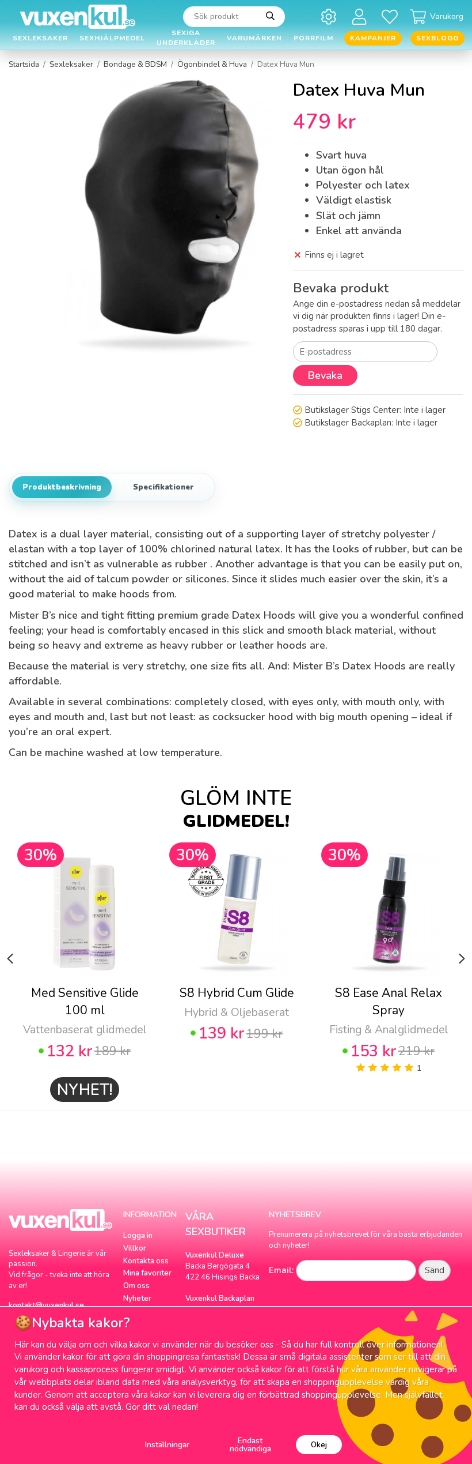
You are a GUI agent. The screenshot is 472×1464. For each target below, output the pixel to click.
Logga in (138, 1235)
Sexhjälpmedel (112, 38)
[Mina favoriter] (392, 16)
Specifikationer (163, 487)
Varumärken (254, 38)
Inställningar (167, 1444)
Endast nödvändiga (250, 1444)
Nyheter (137, 1298)
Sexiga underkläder (186, 38)
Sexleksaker (40, 38)
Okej (319, 1444)
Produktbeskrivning (61, 487)
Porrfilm (313, 38)
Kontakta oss (146, 1261)
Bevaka (325, 375)
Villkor (134, 1248)
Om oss (136, 1286)
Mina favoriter (147, 1273)
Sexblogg (437, 38)
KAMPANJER (373, 38)
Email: (281, 1270)
